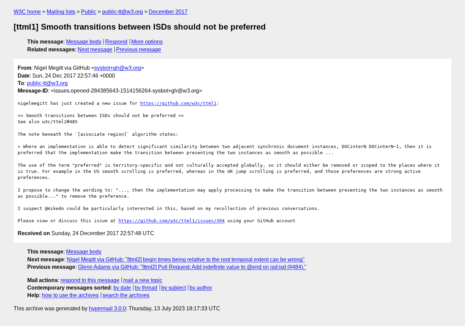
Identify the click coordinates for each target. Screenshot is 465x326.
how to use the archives (70, 295)
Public (88, 12)
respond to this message (90, 280)
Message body (83, 42)
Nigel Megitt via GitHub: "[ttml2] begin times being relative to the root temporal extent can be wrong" (186, 259)
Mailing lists (61, 12)
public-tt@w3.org (122, 12)
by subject (173, 288)
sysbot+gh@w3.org (117, 68)
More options (147, 42)
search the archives (125, 295)
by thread (146, 288)
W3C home (27, 12)
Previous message (138, 49)
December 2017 (168, 12)
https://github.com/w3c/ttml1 (178, 103)
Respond (116, 42)
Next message (95, 49)
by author (201, 288)
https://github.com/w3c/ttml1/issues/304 (171, 220)
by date (122, 288)
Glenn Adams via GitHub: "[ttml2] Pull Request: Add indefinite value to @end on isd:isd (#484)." (192, 267)
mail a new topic (142, 280)
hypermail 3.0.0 (107, 308)
